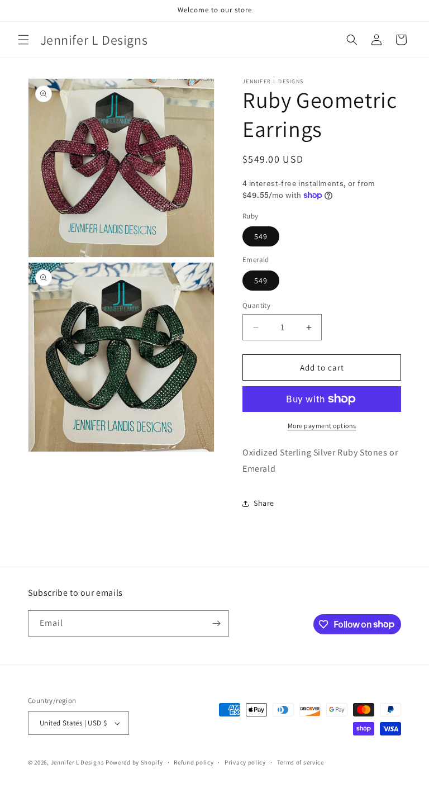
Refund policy (193, 762)
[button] (23, 39)
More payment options (322, 425)
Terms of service (300, 762)
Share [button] (264, 503)
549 (261, 236)
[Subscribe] (216, 623)
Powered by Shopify (134, 762)
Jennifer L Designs (77, 762)
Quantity (256, 305)
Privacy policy (245, 762)
